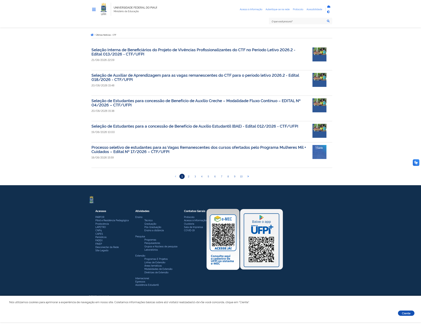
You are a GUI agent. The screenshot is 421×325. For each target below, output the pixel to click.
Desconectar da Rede (107, 246)
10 (241, 176)
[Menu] (94, 9)
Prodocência (102, 223)
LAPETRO (100, 226)
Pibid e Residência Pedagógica (112, 220)
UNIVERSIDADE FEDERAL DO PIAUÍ (135, 7)
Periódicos (101, 236)
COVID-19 (189, 230)
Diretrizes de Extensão (156, 272)
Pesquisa (140, 236)
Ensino (138, 216)
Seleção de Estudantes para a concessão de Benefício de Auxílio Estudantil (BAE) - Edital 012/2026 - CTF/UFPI (194, 126)
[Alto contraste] (328, 11)
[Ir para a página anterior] (175, 176)
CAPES (99, 233)
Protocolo (189, 216)
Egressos (140, 281)
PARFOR (99, 216)
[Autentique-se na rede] (328, 6)
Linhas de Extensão (154, 262)
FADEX (99, 240)
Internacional (142, 278)
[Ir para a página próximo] (248, 176)
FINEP (98, 243)
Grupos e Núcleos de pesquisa (160, 246)
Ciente (406, 313)
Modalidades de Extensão (158, 268)
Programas (150, 239)
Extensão (140, 255)
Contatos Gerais (194, 211)
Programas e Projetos (156, 258)
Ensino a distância (154, 230)
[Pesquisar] (328, 21)
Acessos (100, 211)
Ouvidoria (189, 223)
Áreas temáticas (153, 265)
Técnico (148, 220)
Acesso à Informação (195, 220)
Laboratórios (151, 249)
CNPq (98, 230)
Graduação (150, 223)
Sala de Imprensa (193, 226)
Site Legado (101, 250)
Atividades (142, 211)
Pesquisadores (152, 242)
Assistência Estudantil (147, 284)
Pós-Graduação (152, 226)
